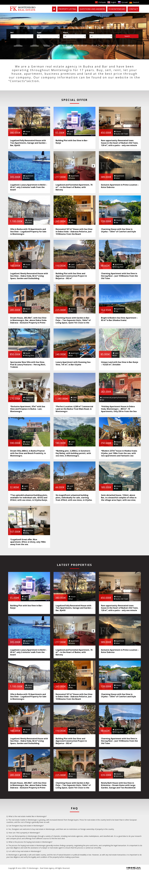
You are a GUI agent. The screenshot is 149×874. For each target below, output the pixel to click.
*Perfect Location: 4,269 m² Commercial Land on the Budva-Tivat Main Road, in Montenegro (74, 409)
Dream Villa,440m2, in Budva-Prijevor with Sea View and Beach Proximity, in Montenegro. (28, 453)
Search (127, 36)
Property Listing (67, 9)
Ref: (12, 32)
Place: (65, 32)
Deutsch (136, 2)
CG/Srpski (102, 2)
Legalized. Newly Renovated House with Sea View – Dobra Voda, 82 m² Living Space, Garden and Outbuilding (29, 276)
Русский (124, 2)
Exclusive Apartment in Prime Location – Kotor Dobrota (120, 186)
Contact (133, 9)
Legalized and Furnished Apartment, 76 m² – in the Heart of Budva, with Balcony (74, 187)
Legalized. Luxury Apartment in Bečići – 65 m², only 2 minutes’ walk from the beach (28, 187)
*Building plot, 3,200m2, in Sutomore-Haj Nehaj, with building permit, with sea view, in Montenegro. (73, 453)
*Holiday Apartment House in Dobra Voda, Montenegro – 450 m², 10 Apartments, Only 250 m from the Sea (119, 409)
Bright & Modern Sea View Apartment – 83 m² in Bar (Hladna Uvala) (119, 319)
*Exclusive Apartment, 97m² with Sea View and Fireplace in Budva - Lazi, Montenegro (27, 409)
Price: (91, 32)
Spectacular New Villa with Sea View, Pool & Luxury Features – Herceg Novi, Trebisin (28, 364)
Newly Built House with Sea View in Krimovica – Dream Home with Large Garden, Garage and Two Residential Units (118, 786)
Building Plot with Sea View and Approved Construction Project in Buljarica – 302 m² (71, 276)
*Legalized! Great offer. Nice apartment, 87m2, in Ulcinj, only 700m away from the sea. (28, 542)
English (113, 2)
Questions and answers (92, 9)
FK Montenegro (116, 9)
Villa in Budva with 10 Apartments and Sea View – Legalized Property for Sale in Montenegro (28, 231)
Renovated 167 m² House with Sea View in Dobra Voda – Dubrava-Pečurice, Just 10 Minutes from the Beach (74, 231)
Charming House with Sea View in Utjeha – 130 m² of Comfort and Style (118, 230)
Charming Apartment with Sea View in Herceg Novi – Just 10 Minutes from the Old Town (119, 276)
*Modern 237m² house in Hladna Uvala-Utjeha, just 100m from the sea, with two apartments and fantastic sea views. (119, 454)
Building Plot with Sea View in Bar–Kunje (72, 141)
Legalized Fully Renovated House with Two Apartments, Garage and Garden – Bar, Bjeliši (28, 143)
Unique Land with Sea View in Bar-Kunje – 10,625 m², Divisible (119, 363)
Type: (39, 32)
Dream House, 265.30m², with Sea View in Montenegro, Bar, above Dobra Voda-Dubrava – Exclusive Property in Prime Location (28, 321)
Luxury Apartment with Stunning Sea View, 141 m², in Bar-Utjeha (73, 363)
